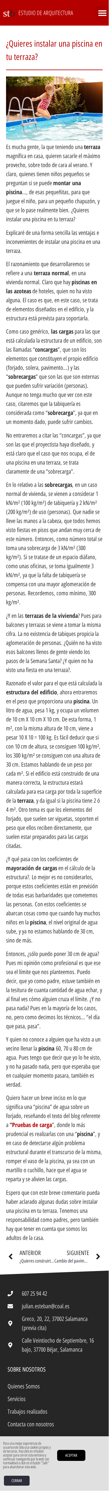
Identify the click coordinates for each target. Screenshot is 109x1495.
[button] (102, 13)
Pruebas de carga (32, 1125)
